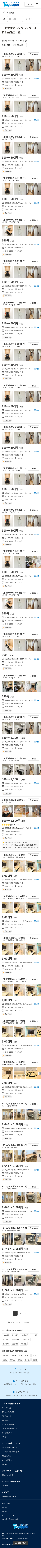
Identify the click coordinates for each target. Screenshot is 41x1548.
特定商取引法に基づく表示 (10, 1519)
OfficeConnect (6, 1475)
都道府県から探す (7, 1420)
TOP (3, 1322)
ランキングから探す (8, 1424)
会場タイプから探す (8, 1412)
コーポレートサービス (8, 1429)
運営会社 (4, 1507)
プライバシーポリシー (8, 1515)
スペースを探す (6, 1408)
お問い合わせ (6, 1503)
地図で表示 (22, 1543)
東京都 (10, 1322)
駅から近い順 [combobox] (18, 45)
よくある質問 (6, 1433)
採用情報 (4, 1511)
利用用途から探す (7, 1416)
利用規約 (4, 1437)
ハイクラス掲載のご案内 (9, 1452)
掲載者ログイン (6, 1456)
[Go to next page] (31, 1313)
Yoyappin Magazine (8, 1496)
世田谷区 (17, 1322)
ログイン (29, 4)
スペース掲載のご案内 (8, 1448)
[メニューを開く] (37, 4)
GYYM (4, 1486)
